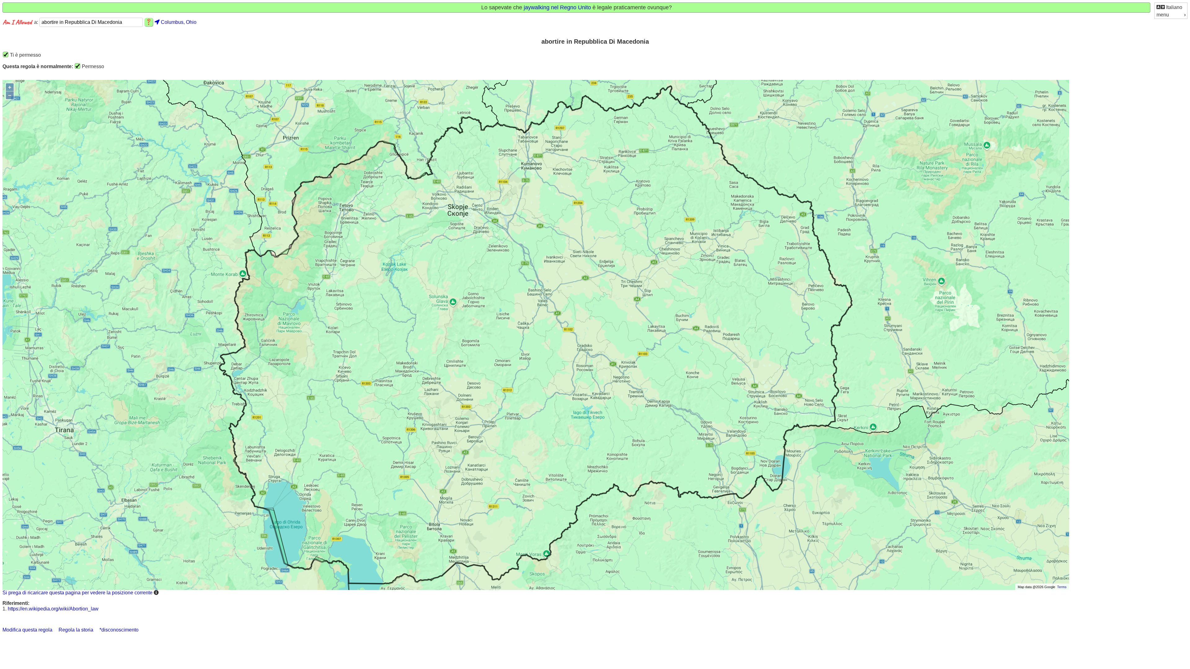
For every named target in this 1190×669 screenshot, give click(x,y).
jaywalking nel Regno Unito (557, 7)
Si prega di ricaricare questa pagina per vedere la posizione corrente (77, 592)
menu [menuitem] (1163, 14)
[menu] (1171, 10)
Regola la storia (76, 629)
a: (36, 22)
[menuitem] (1171, 7)
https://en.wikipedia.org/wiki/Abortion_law (53, 608)
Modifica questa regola (27, 629)
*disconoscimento (119, 629)
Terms (1062, 587)
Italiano (1173, 7)
